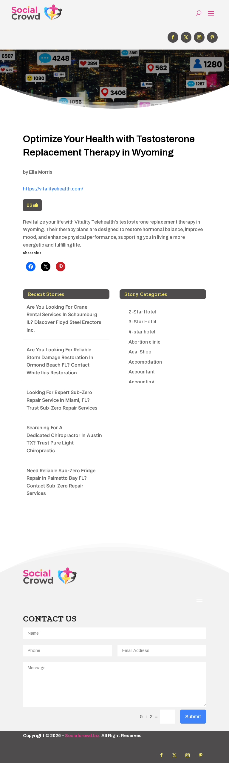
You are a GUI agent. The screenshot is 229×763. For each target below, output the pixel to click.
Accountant (142, 371)
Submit (193, 716)
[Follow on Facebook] (173, 37)
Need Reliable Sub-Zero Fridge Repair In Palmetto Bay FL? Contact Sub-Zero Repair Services (61, 481)
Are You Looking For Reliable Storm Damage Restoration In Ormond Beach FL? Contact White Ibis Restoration (60, 361)
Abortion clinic (144, 341)
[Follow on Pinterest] (212, 37)
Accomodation (145, 361)
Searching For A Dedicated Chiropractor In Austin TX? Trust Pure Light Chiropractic (64, 438)
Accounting (141, 381)
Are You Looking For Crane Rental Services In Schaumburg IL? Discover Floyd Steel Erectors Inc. (64, 318)
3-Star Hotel (142, 321)
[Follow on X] (186, 37)
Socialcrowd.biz (82, 735)
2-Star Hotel (142, 311)
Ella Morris (40, 172)
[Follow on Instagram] (199, 37)
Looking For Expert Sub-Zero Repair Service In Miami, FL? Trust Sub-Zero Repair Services (62, 399)
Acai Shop (140, 351)
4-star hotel (142, 331)
